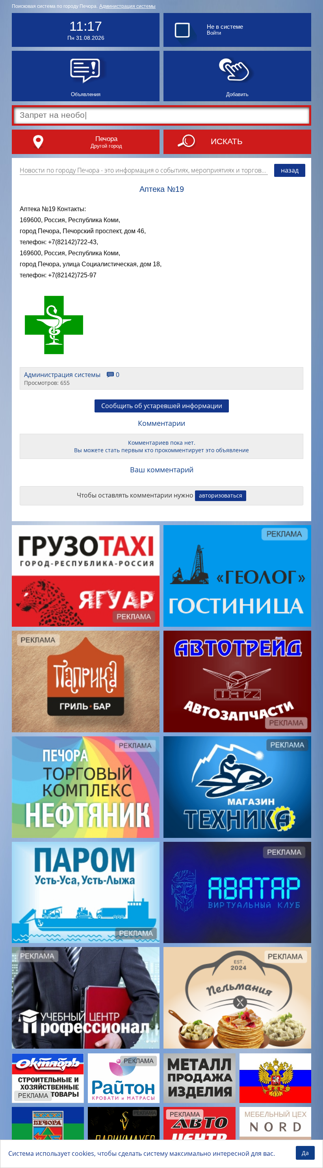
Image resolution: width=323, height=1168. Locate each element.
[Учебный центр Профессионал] (86, 998)
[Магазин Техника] (237, 787)
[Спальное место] (124, 1078)
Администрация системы (127, 6)
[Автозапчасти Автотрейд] (237, 681)
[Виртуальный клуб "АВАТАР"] (237, 892)
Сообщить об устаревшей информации (161, 405)
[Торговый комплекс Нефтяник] (86, 787)
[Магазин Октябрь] (48, 1078)
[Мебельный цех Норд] (276, 1131)
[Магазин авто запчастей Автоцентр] (200, 1131)
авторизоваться (220, 495)
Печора (106, 139)
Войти (214, 33)
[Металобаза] (200, 1078)
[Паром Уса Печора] (86, 892)
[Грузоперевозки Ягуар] (86, 576)
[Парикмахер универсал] (124, 1131)
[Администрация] (48, 1131)
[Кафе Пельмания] (237, 998)
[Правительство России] (276, 1078)
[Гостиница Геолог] (237, 576)
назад (290, 170)
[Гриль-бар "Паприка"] (86, 681)
